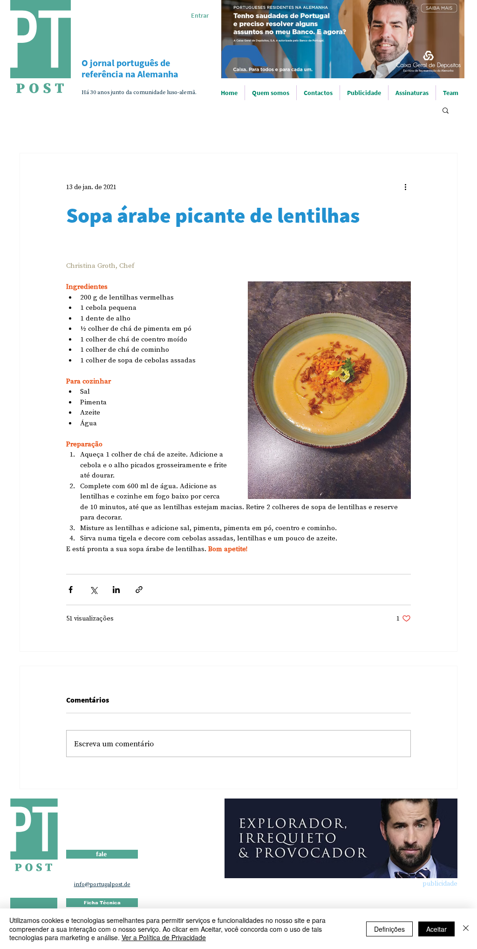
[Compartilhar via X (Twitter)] (93, 589)
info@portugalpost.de (102, 884)
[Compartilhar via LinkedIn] (116, 589)
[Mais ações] (405, 186)
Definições (389, 929)
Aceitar (436, 929)
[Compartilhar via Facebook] (70, 589)
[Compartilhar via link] (139, 589)
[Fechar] (465, 929)
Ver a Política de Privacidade (164, 937)
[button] (445, 110)
